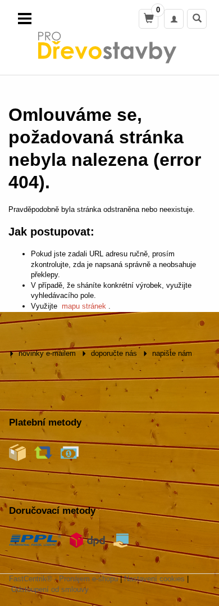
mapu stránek (84, 306)
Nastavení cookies (154, 579)
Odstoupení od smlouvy (50, 589)
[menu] (24, 18)
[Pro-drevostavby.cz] (109, 47)
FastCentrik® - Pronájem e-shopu (63, 579)
